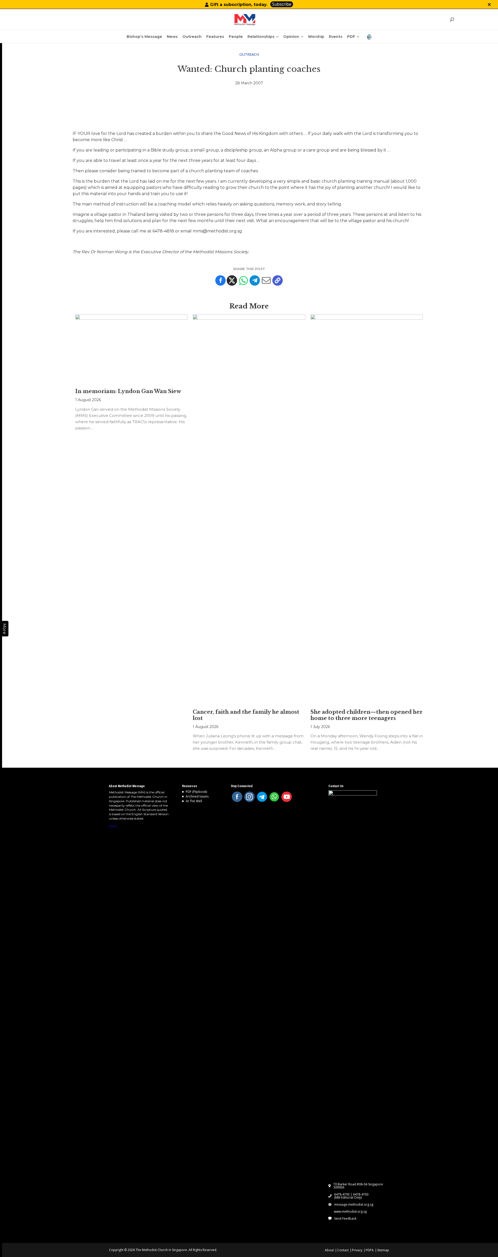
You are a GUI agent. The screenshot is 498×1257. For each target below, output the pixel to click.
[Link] (244, 19)
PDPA (370, 1250)
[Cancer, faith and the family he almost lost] (249, 509)
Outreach (249, 54)
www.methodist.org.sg (350, 1211)
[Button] (489, 4)
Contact (343, 1250)
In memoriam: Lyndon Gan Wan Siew (128, 391)
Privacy (357, 1250)
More (112, 826)
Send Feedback (345, 1218)
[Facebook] (220, 280)
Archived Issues (197, 796)
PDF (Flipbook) (196, 791)
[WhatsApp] (274, 797)
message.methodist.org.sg (353, 1204)
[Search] (451, 19)
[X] (232, 280)
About (329, 1250)
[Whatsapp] (243, 280)
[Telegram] (255, 280)
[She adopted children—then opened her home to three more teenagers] (366, 509)
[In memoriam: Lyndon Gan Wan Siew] (131, 348)
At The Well (194, 801)
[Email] (266, 280)
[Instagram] (249, 797)
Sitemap (383, 1250)
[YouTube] (286, 797)
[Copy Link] (277, 280)
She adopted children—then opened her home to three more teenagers (366, 715)
